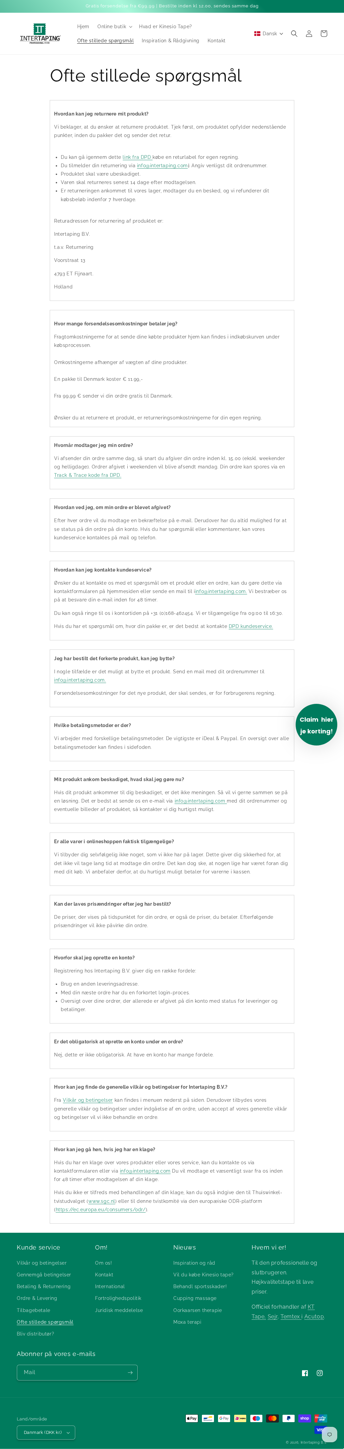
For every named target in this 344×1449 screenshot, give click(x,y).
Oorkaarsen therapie (197, 1310)
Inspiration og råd (194, 1263)
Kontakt (104, 1274)
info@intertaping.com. (221, 591)
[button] (114, 26)
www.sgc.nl (101, 1201)
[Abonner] (130, 1372)
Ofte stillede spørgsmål (45, 1322)
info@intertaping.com (162, 165)
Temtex (291, 1316)
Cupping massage (195, 1298)
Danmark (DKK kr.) (43, 1432)
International (110, 1286)
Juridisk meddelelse (119, 1310)
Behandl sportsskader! (200, 1286)
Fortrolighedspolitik (118, 1298)
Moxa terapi (187, 1322)
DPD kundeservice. (251, 626)
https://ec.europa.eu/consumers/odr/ (101, 1209)
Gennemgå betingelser (44, 1274)
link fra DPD (138, 157)
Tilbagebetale (33, 1310)
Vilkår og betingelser (88, 1100)
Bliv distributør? (35, 1334)
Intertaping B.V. (314, 1442)
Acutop (314, 1316)
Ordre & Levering (37, 1298)
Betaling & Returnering (44, 1286)
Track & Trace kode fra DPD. (87, 475)
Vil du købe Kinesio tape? (203, 1274)
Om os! (103, 1263)
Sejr (272, 1316)
